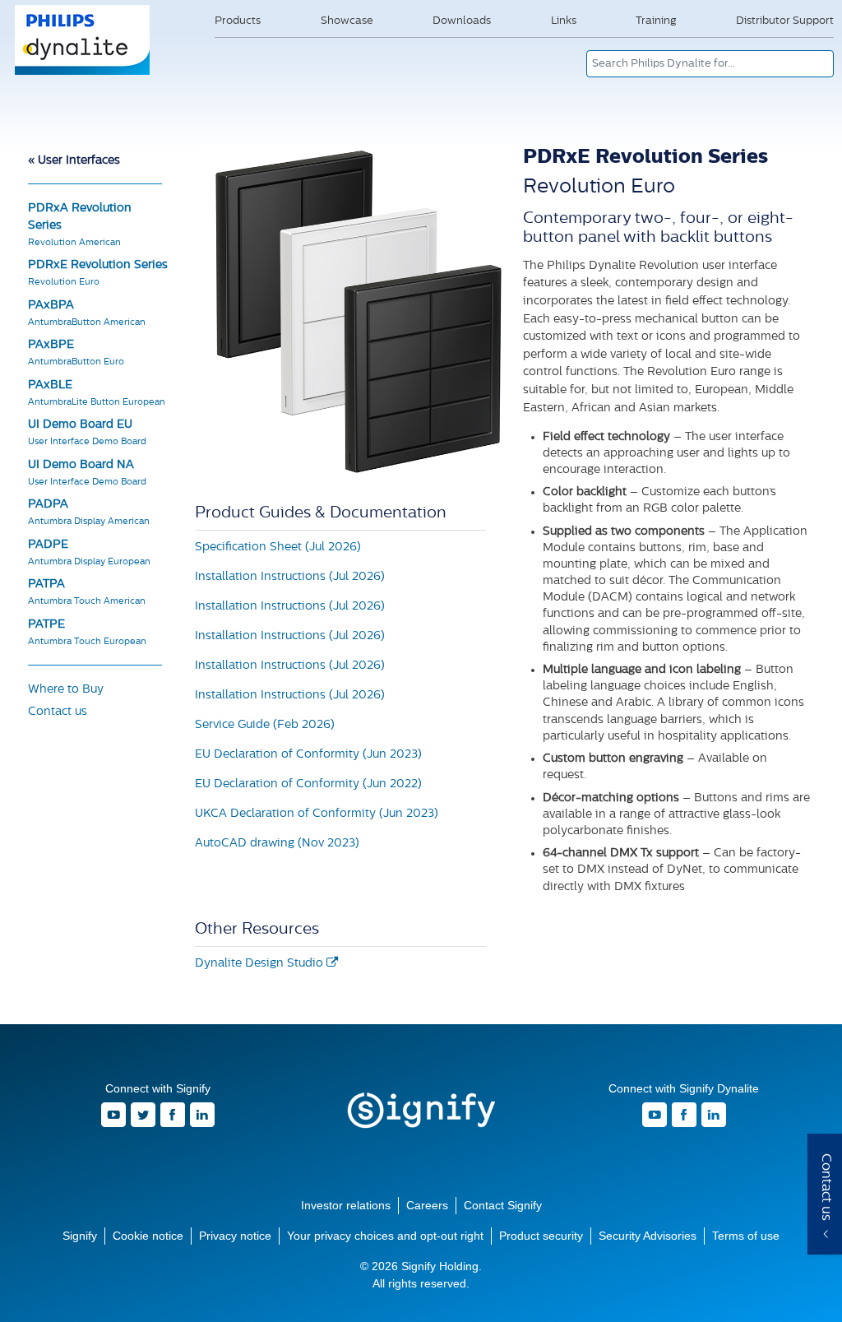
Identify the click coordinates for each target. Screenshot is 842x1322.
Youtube (113, 1114)
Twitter (143, 1114)
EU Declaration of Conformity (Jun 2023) (308, 755)
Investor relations (346, 1205)
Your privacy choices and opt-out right (385, 1235)
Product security (541, 1235)
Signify (421, 1110)
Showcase (347, 21)
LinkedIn (202, 1114)
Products (238, 21)
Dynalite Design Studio (260, 964)
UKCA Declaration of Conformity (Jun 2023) (316, 814)
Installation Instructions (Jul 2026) (290, 577)
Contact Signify (503, 1205)
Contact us (57, 712)
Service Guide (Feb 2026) (265, 725)
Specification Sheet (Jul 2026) (278, 547)
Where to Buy (66, 690)
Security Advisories (647, 1235)
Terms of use (746, 1235)
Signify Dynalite (83, 73)
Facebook (172, 1114)
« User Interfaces (74, 161)
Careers (427, 1205)
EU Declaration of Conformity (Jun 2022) (308, 784)
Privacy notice (235, 1235)
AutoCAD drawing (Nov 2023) (277, 843)
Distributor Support (785, 21)
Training (656, 21)
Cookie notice (148, 1235)
